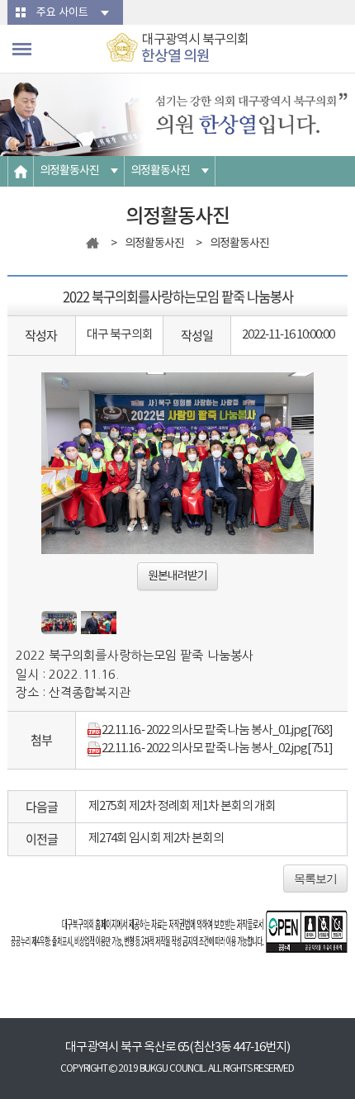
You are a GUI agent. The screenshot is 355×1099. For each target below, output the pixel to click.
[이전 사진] (62, 485)
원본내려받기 (177, 576)
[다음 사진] (292, 485)
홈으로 (20, 171)
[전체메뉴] (22, 49)
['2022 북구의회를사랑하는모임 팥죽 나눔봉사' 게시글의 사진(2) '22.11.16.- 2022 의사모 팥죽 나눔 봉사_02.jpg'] (98, 623)
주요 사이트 (62, 13)
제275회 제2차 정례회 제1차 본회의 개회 (182, 806)
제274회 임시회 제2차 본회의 (156, 838)
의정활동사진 (69, 171)
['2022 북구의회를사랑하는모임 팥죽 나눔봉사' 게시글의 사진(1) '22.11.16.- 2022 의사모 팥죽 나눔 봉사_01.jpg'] (59, 623)
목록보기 (315, 878)
